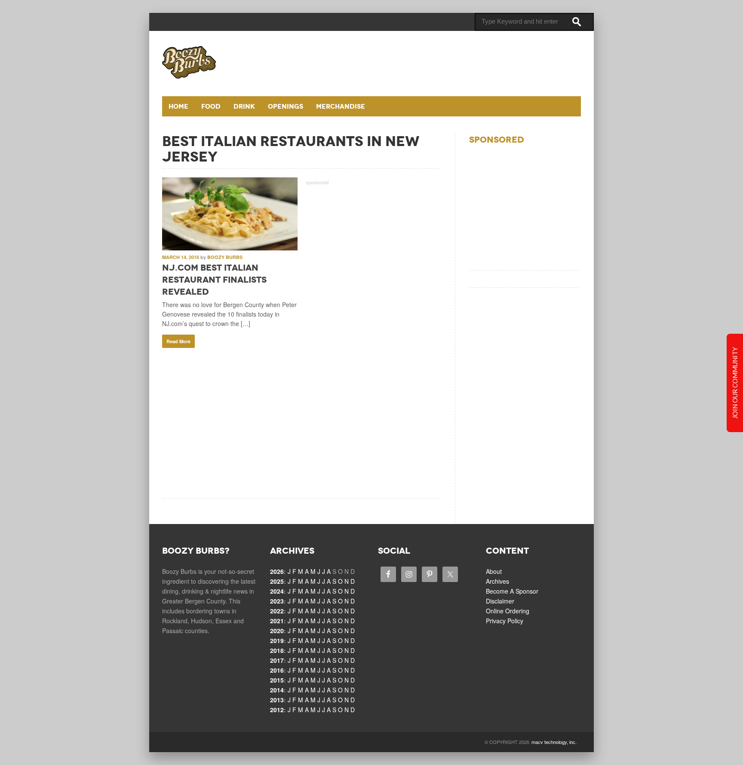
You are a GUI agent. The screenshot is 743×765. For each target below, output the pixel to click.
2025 (277, 581)
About (494, 571)
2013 (277, 699)
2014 (277, 690)
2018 (277, 650)
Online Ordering (507, 611)
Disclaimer (500, 601)
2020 (277, 630)
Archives (497, 581)
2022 (277, 611)
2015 (277, 680)
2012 (277, 709)
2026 (277, 571)
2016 (277, 670)
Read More (178, 341)
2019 (277, 640)
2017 (277, 660)
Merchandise (340, 106)
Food (211, 106)
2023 (277, 601)
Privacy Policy (504, 620)
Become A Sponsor (512, 591)
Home (178, 106)
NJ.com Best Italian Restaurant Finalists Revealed (214, 279)
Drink (244, 106)
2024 (277, 591)
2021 (277, 620)
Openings (285, 106)
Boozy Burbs (225, 257)
